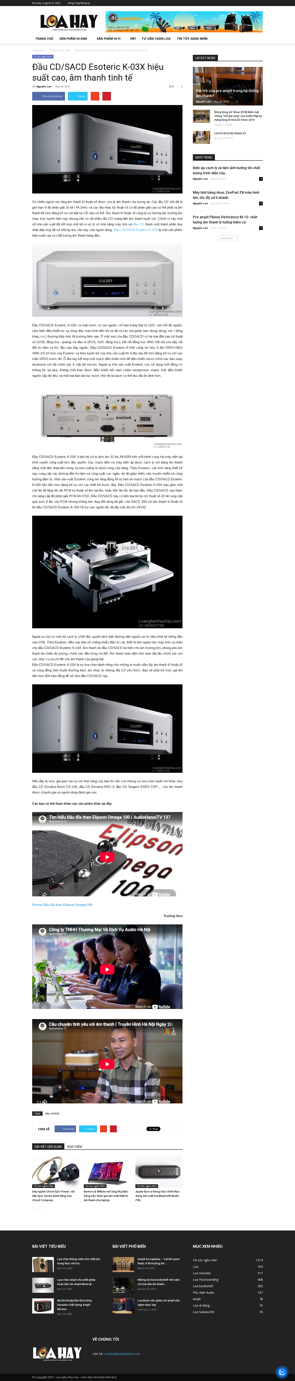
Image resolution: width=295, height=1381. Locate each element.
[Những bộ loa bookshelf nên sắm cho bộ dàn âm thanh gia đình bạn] (123, 1285)
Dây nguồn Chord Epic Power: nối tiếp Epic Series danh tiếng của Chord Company (53, 1196)
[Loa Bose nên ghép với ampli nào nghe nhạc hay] (123, 1305)
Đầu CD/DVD (52, 1113)
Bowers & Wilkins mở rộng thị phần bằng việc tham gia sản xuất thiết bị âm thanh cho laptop (106, 1196)
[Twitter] (240, 3)
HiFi (133, 38)
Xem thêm (226, 238)
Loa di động (201, 1305)
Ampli (197, 1299)
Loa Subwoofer (203, 1312)
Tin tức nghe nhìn (192, 38)
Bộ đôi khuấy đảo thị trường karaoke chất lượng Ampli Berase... (74, 1305)
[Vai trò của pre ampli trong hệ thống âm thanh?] (228, 86)
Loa (195, 1267)
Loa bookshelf (203, 1286)
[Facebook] (233, 3)
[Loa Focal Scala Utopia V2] (201, 137)
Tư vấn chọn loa (156, 38)
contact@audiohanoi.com (122, 1354)
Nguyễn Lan (44, 86)
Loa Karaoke (202, 1273)
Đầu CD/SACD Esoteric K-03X (136, 230)
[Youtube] (259, 3)
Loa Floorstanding (205, 1279)
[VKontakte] (253, 3)
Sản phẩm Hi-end (73, 38)
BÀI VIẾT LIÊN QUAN (48, 1146)
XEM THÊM (74, 1146)
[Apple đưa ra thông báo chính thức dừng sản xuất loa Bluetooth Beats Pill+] (158, 1172)
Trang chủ (44, 38)
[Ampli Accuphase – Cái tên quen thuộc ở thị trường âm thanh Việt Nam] (123, 1264)
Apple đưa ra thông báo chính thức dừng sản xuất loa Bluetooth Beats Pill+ (157, 1196)
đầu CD (138, 224)
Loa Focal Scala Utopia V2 (230, 133)
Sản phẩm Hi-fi (109, 38)
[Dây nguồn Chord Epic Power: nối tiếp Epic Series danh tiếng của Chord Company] (55, 1172)
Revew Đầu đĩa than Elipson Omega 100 (62, 905)
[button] (257, 38)
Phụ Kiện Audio (203, 1292)
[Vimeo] (246, 3)
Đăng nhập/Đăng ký (79, 3)
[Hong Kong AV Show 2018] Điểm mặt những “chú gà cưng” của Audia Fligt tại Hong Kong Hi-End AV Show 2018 (238, 116)
